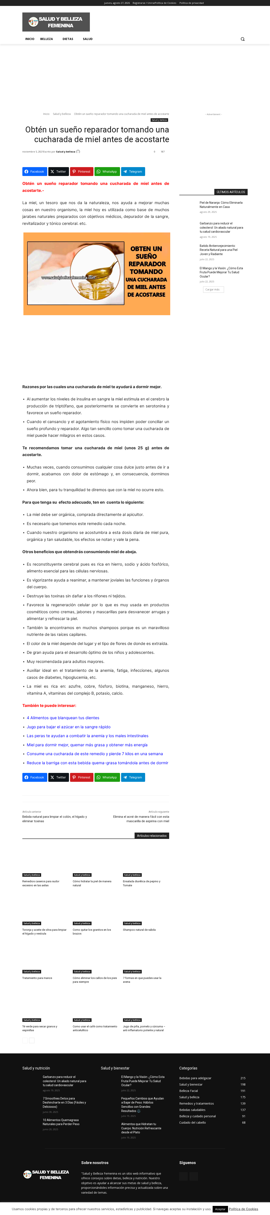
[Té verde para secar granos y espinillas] (45, 1006)
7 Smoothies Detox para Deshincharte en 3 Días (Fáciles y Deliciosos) (64, 1102)
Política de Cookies (243, 1209)
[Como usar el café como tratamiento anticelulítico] (96, 1006)
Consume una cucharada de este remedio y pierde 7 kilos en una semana (95, 753)
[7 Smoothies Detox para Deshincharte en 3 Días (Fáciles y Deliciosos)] (32, 1104)
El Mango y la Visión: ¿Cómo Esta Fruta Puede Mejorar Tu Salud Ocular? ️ (221, 272)
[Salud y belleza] (78, 152)
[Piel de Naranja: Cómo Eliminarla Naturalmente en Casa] (189, 208)
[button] (243, 39)
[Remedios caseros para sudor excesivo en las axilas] (45, 860)
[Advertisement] (166, 21)
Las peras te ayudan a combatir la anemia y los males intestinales (87, 735)
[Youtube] (48, 3)
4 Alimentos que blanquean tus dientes (63, 717)
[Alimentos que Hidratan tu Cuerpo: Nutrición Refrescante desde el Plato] (111, 1129)
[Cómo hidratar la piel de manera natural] (96, 860)
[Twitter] (36, 3)
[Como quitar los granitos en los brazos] (96, 909)
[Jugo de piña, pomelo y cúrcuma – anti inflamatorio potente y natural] (146, 1006)
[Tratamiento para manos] (45, 957)
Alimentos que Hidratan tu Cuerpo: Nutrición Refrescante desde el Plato (141, 1128)
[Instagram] (30, 3)
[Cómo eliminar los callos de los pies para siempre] (96, 957)
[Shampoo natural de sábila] (146, 909)
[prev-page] (25, 1040)
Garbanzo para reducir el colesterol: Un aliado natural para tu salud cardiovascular (221, 227)
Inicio (46, 114)
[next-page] (31, 1040)
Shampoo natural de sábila (139, 929)
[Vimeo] (42, 3)
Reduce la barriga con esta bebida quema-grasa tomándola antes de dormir (97, 762)
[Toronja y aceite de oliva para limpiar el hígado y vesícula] (45, 909)
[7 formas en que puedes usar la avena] (146, 957)
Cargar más (212, 289)
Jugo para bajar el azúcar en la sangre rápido (69, 726)
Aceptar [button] (220, 1209)
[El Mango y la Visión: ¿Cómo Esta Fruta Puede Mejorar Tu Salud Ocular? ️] (189, 273)
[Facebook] (24, 3)
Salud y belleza (62, 114)
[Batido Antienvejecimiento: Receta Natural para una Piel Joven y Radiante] (189, 251)
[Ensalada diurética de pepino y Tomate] (146, 860)
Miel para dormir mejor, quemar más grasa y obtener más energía (87, 744)
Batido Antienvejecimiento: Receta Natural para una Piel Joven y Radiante (219, 250)
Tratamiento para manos (37, 978)
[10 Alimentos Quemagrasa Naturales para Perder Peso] (32, 1125)
